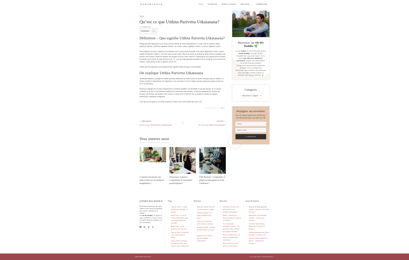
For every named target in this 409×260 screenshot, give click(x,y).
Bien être (245, 4)
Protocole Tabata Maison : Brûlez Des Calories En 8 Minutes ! (257, 226)
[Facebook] (140, 227)
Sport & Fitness (229, 4)
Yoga (201, 4)
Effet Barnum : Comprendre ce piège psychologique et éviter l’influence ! (212, 180)
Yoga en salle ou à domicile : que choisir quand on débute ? (180, 235)
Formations (261, 4)
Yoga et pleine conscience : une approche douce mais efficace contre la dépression (180, 243)
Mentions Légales (143, 256)
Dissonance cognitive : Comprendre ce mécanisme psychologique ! (180, 180)
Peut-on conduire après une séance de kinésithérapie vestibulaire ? (231, 237)
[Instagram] (144, 227)
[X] (153, 227)
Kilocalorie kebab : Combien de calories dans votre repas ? (206, 229)
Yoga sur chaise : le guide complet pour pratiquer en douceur (179, 209)
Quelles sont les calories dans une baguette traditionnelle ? (204, 238)
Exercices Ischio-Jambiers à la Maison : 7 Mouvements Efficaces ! (258, 240)
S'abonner (251, 136)
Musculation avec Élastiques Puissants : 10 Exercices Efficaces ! (258, 218)
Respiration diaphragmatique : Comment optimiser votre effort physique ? (259, 209)
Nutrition (212, 4)
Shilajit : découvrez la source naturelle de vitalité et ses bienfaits (232, 218)
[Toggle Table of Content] (152, 31)
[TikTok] (149, 227)
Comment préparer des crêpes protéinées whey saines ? (204, 215)
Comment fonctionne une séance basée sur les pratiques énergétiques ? (152, 180)
